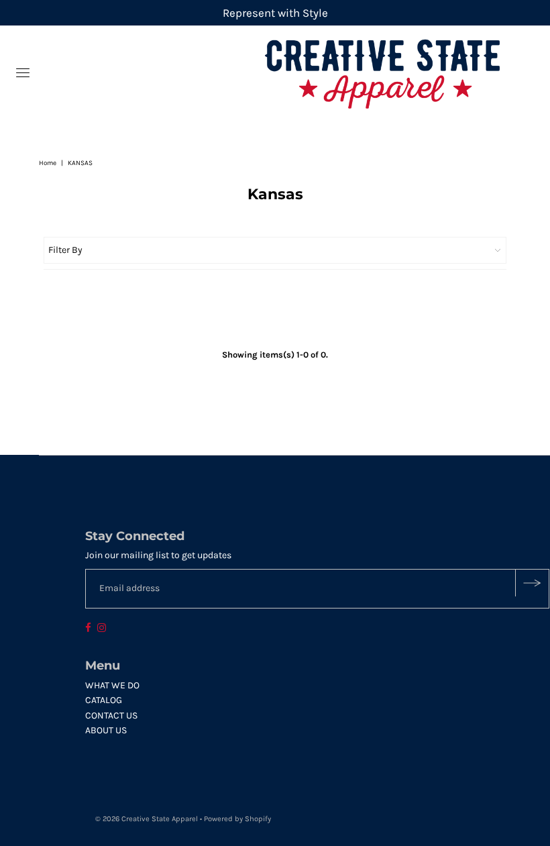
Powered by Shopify (237, 818)
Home (47, 163)
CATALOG (103, 700)
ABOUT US (106, 730)
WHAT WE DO (112, 685)
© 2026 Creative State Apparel (146, 818)
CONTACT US (111, 715)
